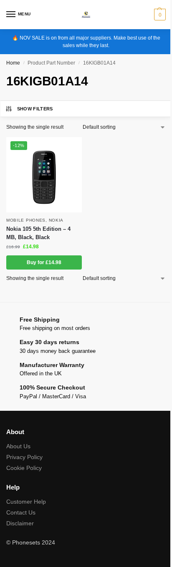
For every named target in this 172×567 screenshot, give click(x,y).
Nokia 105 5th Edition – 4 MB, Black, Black (38, 233)
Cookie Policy (24, 468)
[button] (159, 14)
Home (13, 63)
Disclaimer (20, 523)
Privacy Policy (24, 457)
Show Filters (35, 108)
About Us (18, 446)
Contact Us (20, 512)
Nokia (56, 220)
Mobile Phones (26, 220)
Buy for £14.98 (44, 262)
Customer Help (26, 501)
